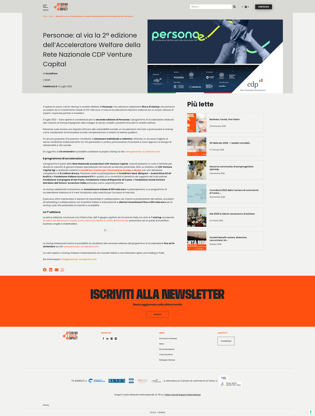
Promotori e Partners (168, 338)
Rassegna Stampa (167, 360)
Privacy (46, 405)
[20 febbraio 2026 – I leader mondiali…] (235, 146)
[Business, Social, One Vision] (235, 123)
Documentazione (166, 349)
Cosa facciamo (166, 354)
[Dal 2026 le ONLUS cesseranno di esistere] (235, 217)
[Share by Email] (56, 270)
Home (45, 16)
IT (242, 7)
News (51, 16)
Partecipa (263, 7)
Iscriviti (158, 314)
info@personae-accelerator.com (79, 259)
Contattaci (226, 341)
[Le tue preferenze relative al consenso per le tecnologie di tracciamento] (310, 411)
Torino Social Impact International (182, 394)
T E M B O (161, 412)
